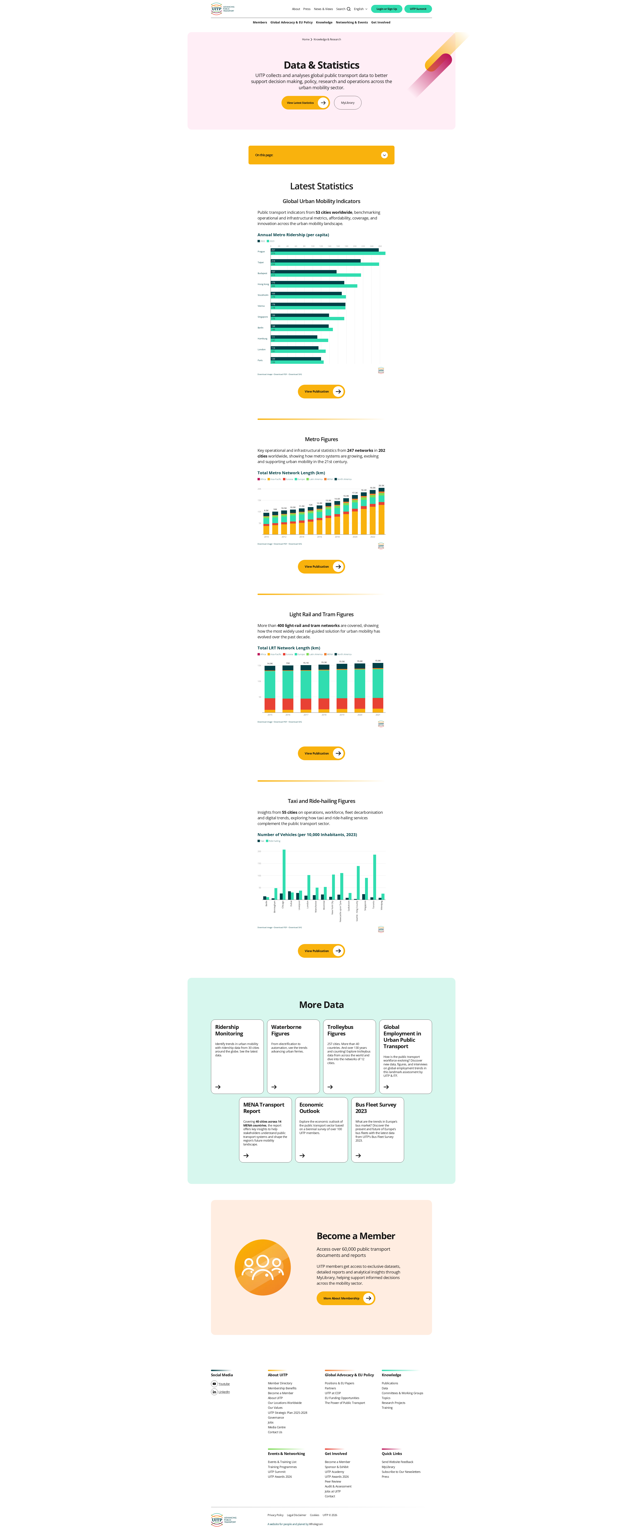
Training (387, 1408)
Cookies (314, 1515)
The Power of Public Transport (345, 1403)
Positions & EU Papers (339, 1383)
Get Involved (380, 22)
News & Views (323, 9)
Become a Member (280, 1393)
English (359, 9)
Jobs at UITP (333, 1491)
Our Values (275, 1408)
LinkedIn (224, 1392)
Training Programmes (282, 1467)
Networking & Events (352, 22)
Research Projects (393, 1403)
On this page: (264, 155)
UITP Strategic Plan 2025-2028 (287, 1413)
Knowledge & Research (327, 39)
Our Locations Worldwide (285, 1403)
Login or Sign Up (387, 9)
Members (260, 22)
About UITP (275, 1398)
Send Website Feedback (397, 1462)
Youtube (224, 1384)
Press (307, 9)
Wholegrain (316, 1524)
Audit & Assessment (338, 1486)
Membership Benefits (282, 1388)
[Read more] (237, 1087)
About (296, 9)
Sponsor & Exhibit (336, 1467)
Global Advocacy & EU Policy (291, 22)
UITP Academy (334, 1472)
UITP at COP (333, 1393)
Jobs (271, 1422)
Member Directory (280, 1383)
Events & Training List (282, 1462)
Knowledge (324, 22)
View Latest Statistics (300, 103)
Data (385, 1388)
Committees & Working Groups (402, 1393)
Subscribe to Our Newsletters (401, 1472)
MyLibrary (347, 103)
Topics (386, 1398)
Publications (390, 1383)
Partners (330, 1388)
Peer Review (333, 1481)
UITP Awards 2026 (280, 1477)
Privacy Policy (275, 1515)
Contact (330, 1496)
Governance (276, 1417)
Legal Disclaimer (296, 1515)
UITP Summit (418, 9)
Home (305, 39)
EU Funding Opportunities (342, 1398)
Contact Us (275, 1432)
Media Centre (277, 1427)
